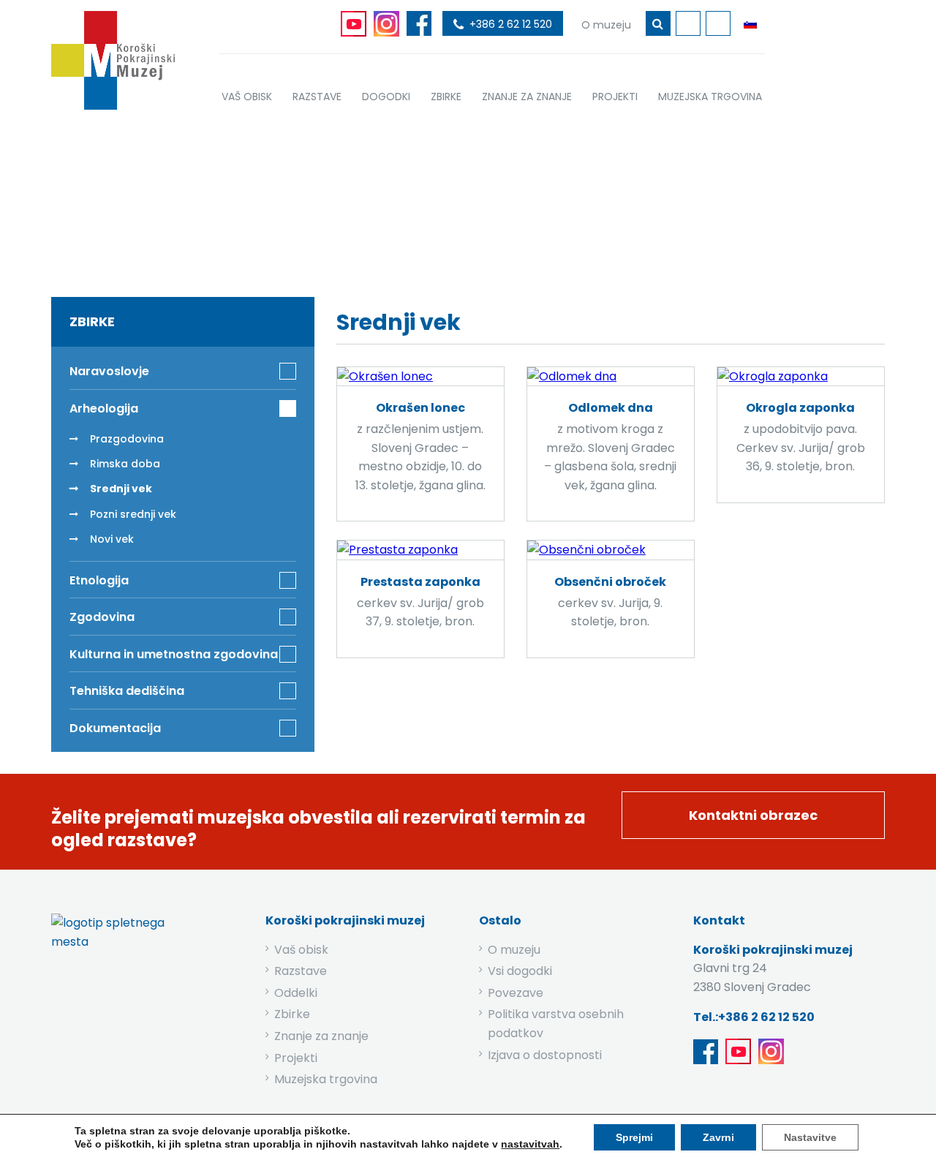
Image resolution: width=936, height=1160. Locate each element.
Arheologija (486, 199)
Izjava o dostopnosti (545, 1055)
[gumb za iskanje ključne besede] (658, 23)
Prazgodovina (127, 439)
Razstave (300, 971)
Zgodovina (102, 617)
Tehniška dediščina (126, 690)
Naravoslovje (109, 371)
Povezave (515, 992)
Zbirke (410, 199)
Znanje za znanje (321, 1036)
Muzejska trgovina (325, 1079)
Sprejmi (634, 1137)
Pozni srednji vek (133, 514)
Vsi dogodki (520, 971)
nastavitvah (530, 1144)
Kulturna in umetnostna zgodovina (173, 654)
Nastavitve (810, 1137)
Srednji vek (121, 488)
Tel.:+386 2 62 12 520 (754, 1017)
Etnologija (99, 580)
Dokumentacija (115, 728)
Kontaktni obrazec (753, 815)
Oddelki (295, 992)
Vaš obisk (301, 949)
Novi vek (112, 539)
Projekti (295, 1058)
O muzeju (514, 949)
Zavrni (718, 1137)
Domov (345, 199)
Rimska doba (125, 463)
